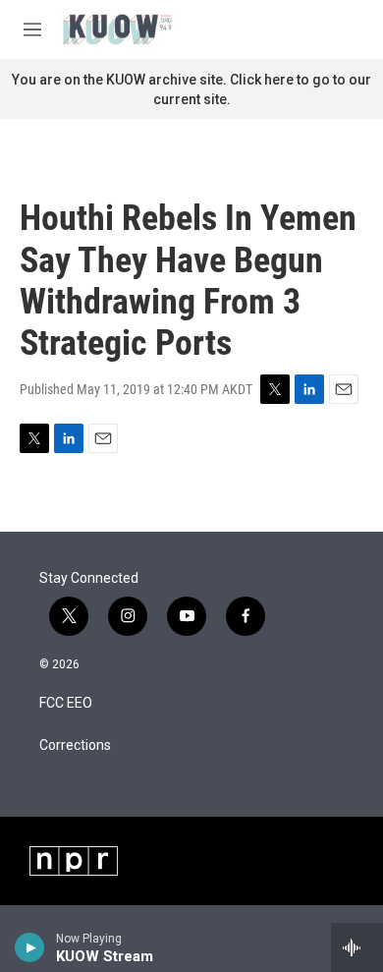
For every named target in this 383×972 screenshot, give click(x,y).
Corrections (75, 745)
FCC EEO (65, 703)
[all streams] (357, 947)
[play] (30, 947)
